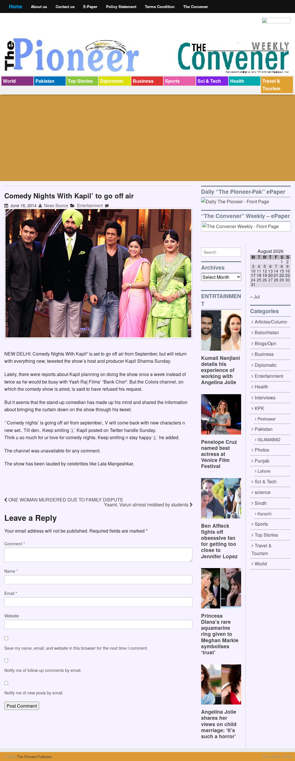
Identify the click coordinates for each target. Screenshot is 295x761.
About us (39, 6)
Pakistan (44, 81)
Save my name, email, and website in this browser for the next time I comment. (76, 648)
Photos (262, 449)
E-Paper (90, 6)
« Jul (255, 296)
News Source (55, 205)
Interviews (265, 397)
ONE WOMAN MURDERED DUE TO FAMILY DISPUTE (65, 499)
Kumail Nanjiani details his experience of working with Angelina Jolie (220, 370)
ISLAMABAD (269, 439)
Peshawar (267, 419)
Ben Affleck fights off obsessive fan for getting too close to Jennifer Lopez (219, 541)
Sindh (261, 503)
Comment (14, 543)
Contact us (65, 6)
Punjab (262, 460)
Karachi (264, 513)
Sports (172, 81)
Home (15, 6)
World (9, 81)
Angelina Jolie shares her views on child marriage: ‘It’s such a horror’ (219, 723)
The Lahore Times (276, 756)
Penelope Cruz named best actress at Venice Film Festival (219, 453)
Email (10, 593)
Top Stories (80, 81)
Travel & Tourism (271, 85)
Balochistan (267, 332)
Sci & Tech (209, 81)
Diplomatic (112, 81)
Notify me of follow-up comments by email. (43, 670)
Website (11, 616)
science (263, 492)
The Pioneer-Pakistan (34, 756)
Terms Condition (160, 6)
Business (143, 81)
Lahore (264, 471)
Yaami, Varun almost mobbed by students (147, 504)
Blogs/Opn (265, 343)
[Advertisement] (147, 137)
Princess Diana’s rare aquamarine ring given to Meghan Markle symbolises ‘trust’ (220, 634)
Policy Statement (121, 6)
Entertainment (90, 205)
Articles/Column (271, 321)
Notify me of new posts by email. (33, 693)
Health (237, 81)
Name (11, 571)
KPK (259, 408)
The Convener (195, 6)
